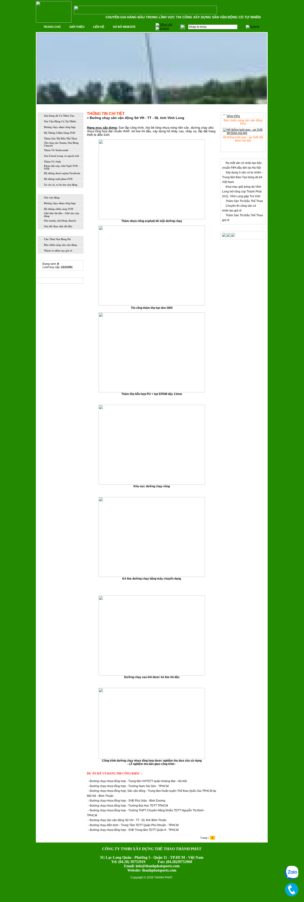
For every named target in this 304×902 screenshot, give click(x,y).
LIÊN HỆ (98, 27)
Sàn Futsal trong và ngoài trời (61, 155)
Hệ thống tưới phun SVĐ (58, 178)
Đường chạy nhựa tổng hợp (60, 127)
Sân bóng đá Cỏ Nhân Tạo (59, 115)
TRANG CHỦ (52, 27)
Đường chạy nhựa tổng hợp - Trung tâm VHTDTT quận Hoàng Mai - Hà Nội (138, 781)
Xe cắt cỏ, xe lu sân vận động (60, 184)
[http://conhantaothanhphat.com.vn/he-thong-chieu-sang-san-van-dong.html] (233, 235)
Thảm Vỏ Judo (52, 161)
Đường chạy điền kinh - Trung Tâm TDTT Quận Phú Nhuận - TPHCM (134, 825)
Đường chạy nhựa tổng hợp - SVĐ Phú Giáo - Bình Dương (127, 800)
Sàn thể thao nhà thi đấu (58, 226)
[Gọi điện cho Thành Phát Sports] (291, 889)
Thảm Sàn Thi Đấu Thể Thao (60, 138)
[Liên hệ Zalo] (291, 872)
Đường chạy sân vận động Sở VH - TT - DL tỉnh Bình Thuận (128, 820)
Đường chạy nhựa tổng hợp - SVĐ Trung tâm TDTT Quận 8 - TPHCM (134, 830)
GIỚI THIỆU (77, 27)
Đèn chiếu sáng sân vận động (60, 244)
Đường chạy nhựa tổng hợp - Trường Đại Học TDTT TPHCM (129, 805)
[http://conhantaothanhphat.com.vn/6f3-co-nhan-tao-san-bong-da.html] (229, 235)
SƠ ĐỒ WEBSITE (124, 27)
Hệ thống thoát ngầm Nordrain (62, 173)
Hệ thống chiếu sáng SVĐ (58, 208)
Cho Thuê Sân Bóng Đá (57, 239)
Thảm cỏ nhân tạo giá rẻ (58, 250)
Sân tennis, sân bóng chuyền (60, 220)
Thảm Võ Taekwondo (56, 150)
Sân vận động (52, 197)
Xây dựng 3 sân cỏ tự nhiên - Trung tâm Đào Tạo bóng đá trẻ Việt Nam (242, 177)
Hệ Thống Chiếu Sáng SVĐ (59, 132)
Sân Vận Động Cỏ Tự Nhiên (60, 121)
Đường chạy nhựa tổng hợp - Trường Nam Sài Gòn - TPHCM (129, 786)
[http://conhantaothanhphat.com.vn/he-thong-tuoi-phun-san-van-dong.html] (224, 235)
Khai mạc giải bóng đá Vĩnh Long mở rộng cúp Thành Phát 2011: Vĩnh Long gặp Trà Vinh (241, 191)
